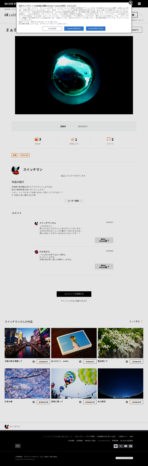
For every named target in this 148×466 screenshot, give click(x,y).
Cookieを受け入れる (95, 28)
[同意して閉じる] (130, 2)
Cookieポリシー (42, 22)
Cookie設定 (52, 28)
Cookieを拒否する (74, 28)
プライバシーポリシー (48, 24)
